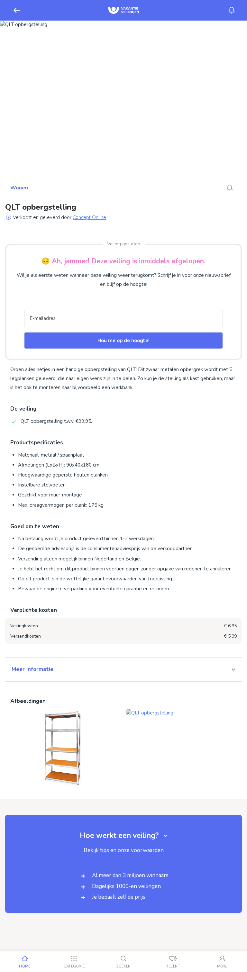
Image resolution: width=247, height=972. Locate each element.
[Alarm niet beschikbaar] (230, 188)
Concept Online (89, 217)
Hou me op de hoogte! (123, 340)
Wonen (19, 187)
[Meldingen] (231, 10)
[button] (123, 669)
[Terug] (16, 10)
